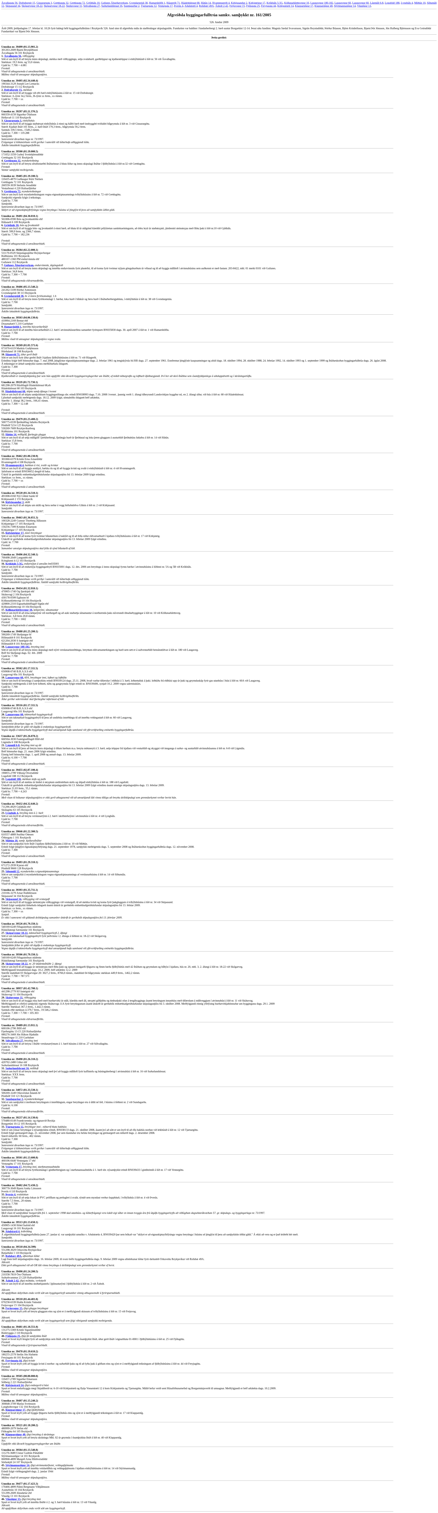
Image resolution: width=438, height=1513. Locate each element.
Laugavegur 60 (342, 2)
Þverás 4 (178, 5)
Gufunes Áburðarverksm (114, 2)
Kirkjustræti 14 (285, 5)
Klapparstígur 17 (304, 5)
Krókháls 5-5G (275, 2)
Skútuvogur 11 (74, 5)
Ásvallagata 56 (9, 2)
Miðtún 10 (420, 2)
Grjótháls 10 (93, 2)
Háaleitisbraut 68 (190, 2)
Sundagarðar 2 (131, 5)
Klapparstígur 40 (323, 5)
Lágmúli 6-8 (376, 2)
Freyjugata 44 (268, 5)
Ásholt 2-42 (221, 5)
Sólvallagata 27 (91, 5)
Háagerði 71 (173, 2)
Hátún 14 (206, 2)
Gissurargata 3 (44, 2)
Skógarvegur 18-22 (32, 5)
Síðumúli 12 (12, 871)
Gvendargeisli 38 (138, 2)
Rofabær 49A (206, 5)
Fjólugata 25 (253, 5)
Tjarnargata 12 (149, 5)
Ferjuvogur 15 (237, 5)
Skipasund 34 (12, 5)
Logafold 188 (392, 2)
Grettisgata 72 (77, 2)
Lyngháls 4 (407, 2)
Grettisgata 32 (60, 2)
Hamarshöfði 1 (157, 2)
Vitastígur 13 (364, 5)
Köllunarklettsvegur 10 (296, 2)
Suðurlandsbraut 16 (111, 5)
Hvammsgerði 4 (221, 2)
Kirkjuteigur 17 (257, 2)
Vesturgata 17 (165, 5)
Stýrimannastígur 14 (345, 5)
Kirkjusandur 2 (239, 2)
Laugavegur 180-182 (321, 2)
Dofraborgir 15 (27, 2)
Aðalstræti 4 (191, 5)
